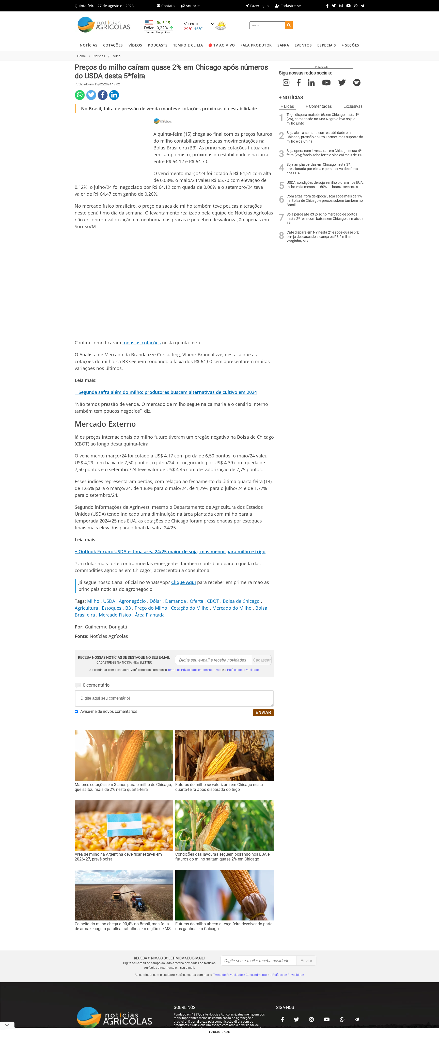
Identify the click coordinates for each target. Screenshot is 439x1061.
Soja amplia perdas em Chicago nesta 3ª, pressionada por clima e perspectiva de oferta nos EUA (322, 168)
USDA (109, 601)
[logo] (119, 1018)
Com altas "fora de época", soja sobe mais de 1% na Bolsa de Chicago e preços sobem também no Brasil (325, 200)
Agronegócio (132, 601)
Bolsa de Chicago (241, 601)
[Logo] (104, 25)
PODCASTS (157, 45)
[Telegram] (361, 5)
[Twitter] (333, 5)
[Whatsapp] (354, 5)
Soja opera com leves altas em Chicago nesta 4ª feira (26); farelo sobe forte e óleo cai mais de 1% (324, 153)
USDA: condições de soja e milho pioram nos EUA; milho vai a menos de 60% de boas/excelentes (325, 184)
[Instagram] (340, 5)
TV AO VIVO (224, 45)
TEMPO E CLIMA (188, 45)
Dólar (155, 601)
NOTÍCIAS (88, 45)
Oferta (196, 601)
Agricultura (86, 608)
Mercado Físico (115, 615)
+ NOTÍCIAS (291, 97)
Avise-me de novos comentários (108, 711)
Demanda (175, 601)
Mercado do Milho (232, 608)
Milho (93, 601)
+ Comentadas (319, 106)
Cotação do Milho (190, 608)
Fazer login (259, 5)
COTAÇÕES (113, 45)
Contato (167, 5)
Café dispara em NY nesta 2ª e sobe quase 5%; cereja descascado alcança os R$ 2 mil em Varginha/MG (323, 236)
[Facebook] (326, 5)
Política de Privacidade (243, 670)
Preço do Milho (151, 608)
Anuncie (192, 5)
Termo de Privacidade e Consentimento (195, 670)
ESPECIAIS (326, 45)
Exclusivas (353, 106)
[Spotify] (356, 82)
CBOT (213, 601)
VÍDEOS (135, 45)
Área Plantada (150, 615)
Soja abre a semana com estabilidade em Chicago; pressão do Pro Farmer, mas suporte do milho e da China (325, 137)
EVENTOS (303, 45)
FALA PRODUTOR (256, 45)
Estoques (111, 608)
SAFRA (283, 45)
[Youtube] (347, 5)
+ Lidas (287, 106)
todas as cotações (141, 343)
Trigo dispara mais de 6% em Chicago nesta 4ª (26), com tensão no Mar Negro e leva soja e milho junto (323, 119)
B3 (128, 608)
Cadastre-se (290, 5)
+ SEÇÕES (350, 45)
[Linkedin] (114, 95)
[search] (289, 25)
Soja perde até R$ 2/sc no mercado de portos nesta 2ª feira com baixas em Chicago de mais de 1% (325, 218)
